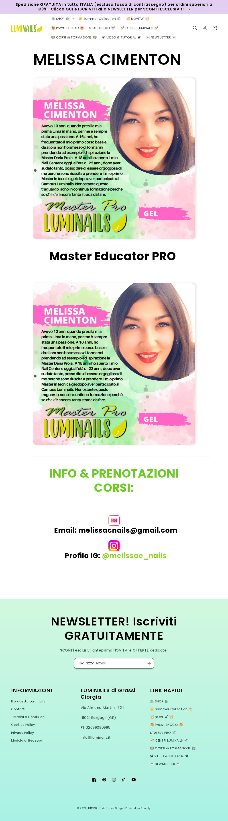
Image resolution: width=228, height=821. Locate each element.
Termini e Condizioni (28, 717)
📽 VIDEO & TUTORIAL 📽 (169, 756)
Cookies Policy (23, 724)
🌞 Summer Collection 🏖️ (171, 709)
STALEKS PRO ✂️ (163, 732)
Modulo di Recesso (26, 740)
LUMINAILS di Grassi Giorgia (106, 808)
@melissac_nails (134, 556)
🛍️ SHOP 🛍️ (159, 701)
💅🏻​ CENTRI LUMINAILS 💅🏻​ (169, 740)
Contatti (18, 709)
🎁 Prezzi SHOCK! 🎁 (166, 724)
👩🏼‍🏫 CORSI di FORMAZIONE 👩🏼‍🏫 (173, 748)
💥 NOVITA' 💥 (161, 717)
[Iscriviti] (149, 663)
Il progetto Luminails (28, 701)
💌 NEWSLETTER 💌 (165, 764)
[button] (62, 18)
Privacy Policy (22, 732)
